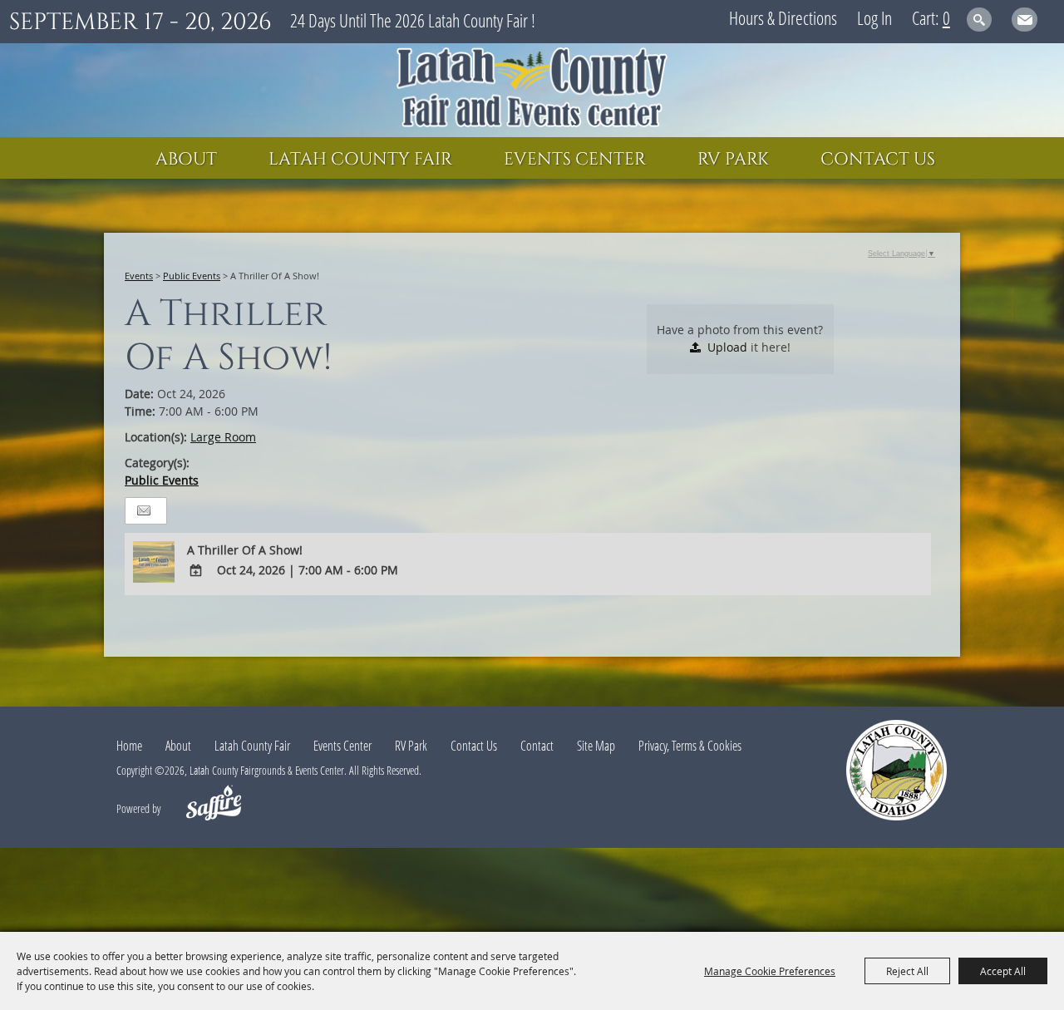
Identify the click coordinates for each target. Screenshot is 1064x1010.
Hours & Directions (783, 17)
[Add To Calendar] (196, 571)
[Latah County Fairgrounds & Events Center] (532, 90)
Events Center (575, 159)
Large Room (223, 437)
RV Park (733, 159)
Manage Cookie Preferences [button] (769, 971)
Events (139, 275)
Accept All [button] (1003, 971)
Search (980, 19)
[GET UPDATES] (1024, 22)
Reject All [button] (907, 971)
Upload (727, 347)
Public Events (191, 275)
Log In (874, 17)
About (186, 159)
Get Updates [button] (1024, 19)
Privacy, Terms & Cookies (689, 746)
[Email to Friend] (144, 511)
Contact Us (877, 159)
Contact (537, 746)
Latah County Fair (360, 159)
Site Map (596, 746)
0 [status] (946, 17)
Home (129, 746)
